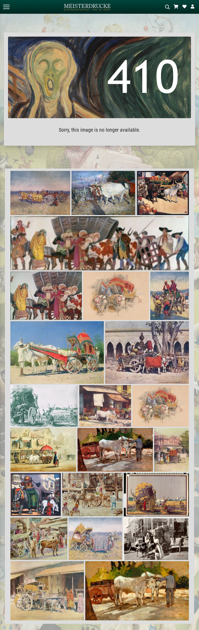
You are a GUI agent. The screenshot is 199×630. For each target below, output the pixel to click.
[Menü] (6, 7)
